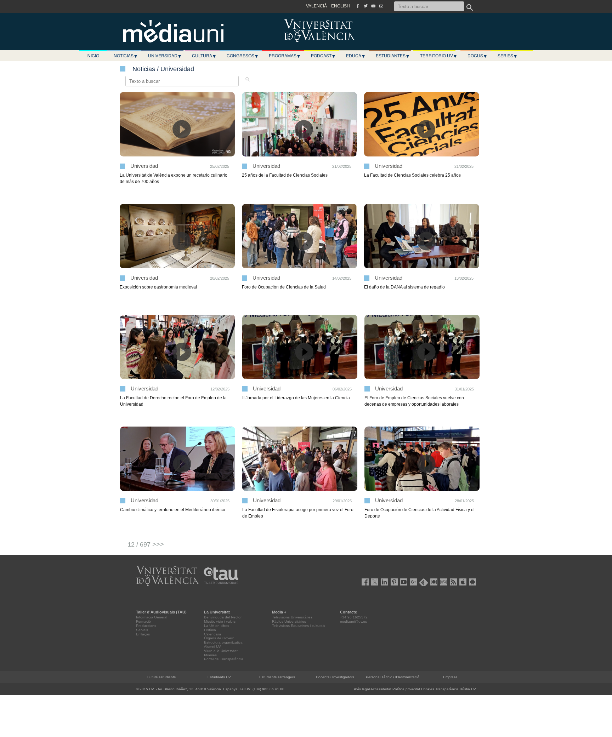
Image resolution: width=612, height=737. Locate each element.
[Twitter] (365, 6)
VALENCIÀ (316, 6)
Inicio (92, 55)
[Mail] (381, 6)
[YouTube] (373, 6)
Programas (284, 55)
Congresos (242, 55)
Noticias (125, 55)
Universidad (164, 55)
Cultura (204, 55)
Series (507, 55)
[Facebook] (357, 6)
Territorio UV (438, 55)
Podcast (323, 55)
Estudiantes (392, 55)
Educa (355, 55)
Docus (477, 55)
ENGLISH (340, 6)
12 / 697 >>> (146, 544)
